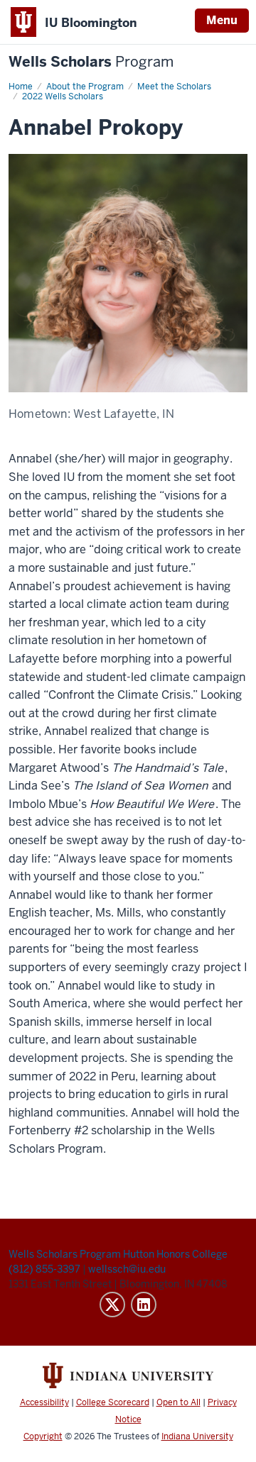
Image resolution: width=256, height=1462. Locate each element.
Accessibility (44, 1402)
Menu (222, 20)
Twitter (112, 1304)
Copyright (43, 1436)
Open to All (178, 1402)
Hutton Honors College (175, 1254)
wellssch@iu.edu (127, 1269)
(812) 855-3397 (45, 1269)
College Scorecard (112, 1402)
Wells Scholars (91, 62)
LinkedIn (143, 1304)
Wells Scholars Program (65, 1254)
